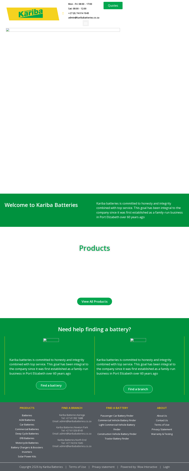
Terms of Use (77, 467)
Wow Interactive (147, 467)
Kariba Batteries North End (72, 439)
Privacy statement (103, 467)
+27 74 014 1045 (74, 443)
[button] (86, 23)
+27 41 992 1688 (74, 418)
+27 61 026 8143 (74, 430)
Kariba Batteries (53, 467)
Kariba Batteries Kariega (72, 415)
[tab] (21, 267)
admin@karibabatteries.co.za (75, 421)
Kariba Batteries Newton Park (72, 427)
